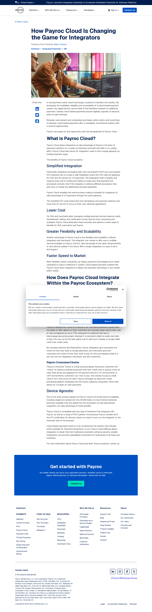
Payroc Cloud (21, 530)
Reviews (133, 604)
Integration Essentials (61, 524)
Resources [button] (71, 10)
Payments (61, 529)
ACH (18, 526)
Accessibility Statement (117, 604)
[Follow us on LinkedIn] (112, 571)
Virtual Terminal (22, 523)
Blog (102, 518)
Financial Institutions (84, 542)
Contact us (129, 10)
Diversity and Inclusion (126, 526)
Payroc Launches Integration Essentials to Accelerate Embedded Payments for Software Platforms (91, 2)
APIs (59, 519)
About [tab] (109, 297)
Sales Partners (86, 530)
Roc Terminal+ (43, 523)
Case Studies (105, 525)
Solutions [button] (33, 10)
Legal (102, 604)
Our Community (127, 518)
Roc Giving (20, 541)
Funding (60, 536)
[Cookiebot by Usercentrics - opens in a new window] (108, 289)
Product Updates (107, 529)
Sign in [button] (113, 10)
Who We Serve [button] (52, 10)
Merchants (84, 538)
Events (103, 536)
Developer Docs (64, 544)
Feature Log (105, 532)
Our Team (125, 521)
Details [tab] (76, 297)
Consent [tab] (42, 297)
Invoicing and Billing (21, 552)
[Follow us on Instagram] (120, 571)
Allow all (107, 321)
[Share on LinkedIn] (37, 109)
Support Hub (105, 514)
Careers (103, 540)
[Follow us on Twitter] (134, 571)
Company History (128, 514)
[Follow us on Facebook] (127, 571)
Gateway (19, 519)
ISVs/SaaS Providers (84, 515)
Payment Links (22, 534)
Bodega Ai (41, 530)
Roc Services (42, 519)
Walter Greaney (60, 44)
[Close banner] (123, 289)
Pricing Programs (23, 537)
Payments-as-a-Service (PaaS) (86, 521)
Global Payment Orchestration (22, 546)
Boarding (61, 533)
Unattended (84, 527)
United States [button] (26, 2)
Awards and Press (107, 521)
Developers (89, 10)
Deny (76, 321)
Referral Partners (87, 534)
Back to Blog (22, 22)
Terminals (41, 526)
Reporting (61, 540)
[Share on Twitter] (37, 115)
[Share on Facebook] (37, 121)
